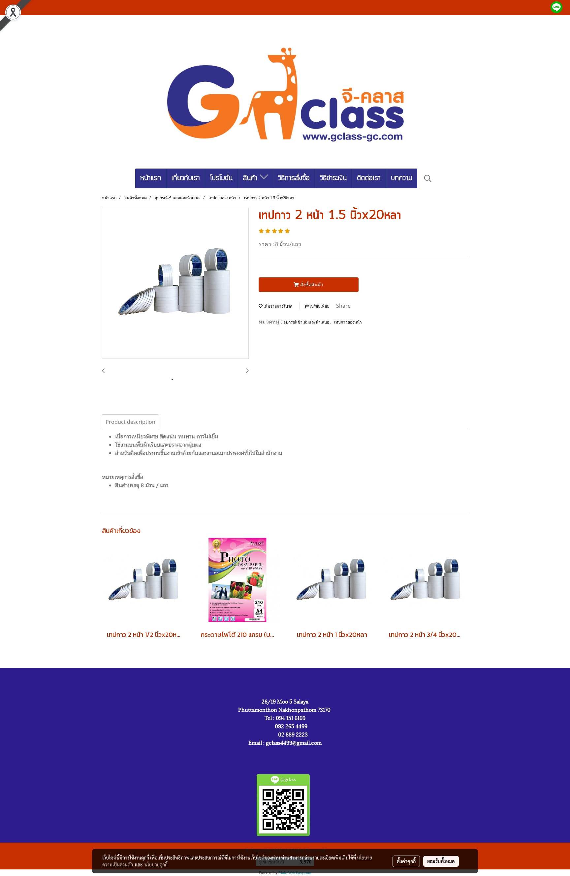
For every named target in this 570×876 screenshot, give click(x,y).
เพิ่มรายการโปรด (278, 306)
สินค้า (251, 178)
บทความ (401, 178)
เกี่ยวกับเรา (186, 178)
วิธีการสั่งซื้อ (294, 178)
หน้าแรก (150, 178)
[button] (428, 178)
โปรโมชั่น (221, 178)
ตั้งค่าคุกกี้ (406, 861)
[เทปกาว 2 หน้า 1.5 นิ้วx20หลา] (175, 283)
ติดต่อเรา (369, 178)
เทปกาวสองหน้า (348, 322)
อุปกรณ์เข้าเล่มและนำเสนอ (306, 322)
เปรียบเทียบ (319, 306)
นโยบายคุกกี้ (156, 864)
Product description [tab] (130, 421)
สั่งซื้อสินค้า (311, 284)
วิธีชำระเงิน (333, 178)
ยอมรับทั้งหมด (441, 861)
